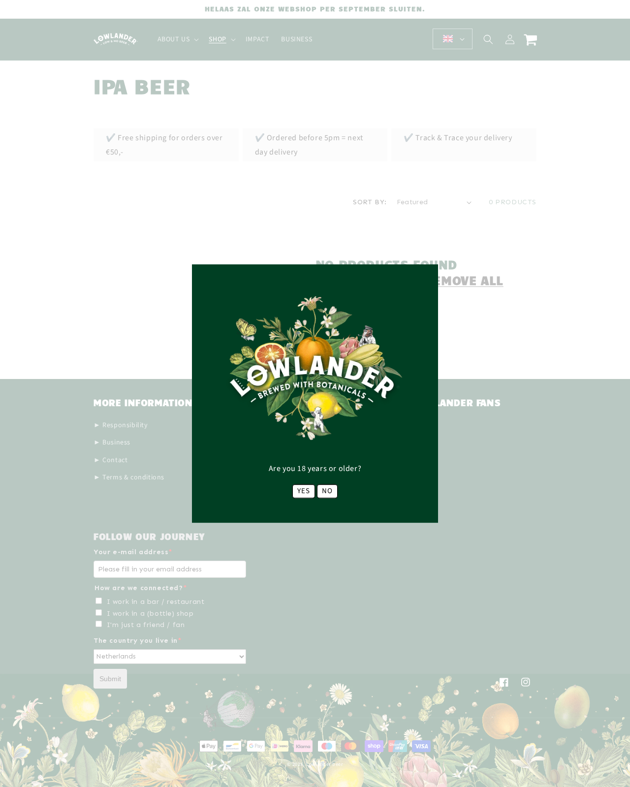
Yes (303, 491)
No (327, 491)
